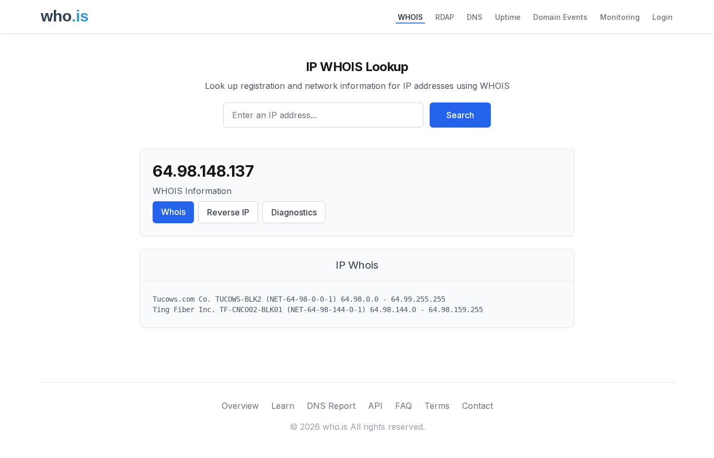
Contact (477, 405)
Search (460, 115)
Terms (437, 405)
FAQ (403, 405)
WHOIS (410, 17)
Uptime (508, 17)
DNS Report (331, 405)
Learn (282, 405)
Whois (173, 212)
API (375, 405)
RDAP (444, 17)
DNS (474, 17)
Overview (240, 405)
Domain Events (560, 17)
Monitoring (620, 17)
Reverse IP (228, 212)
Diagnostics (294, 212)
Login (662, 17)
